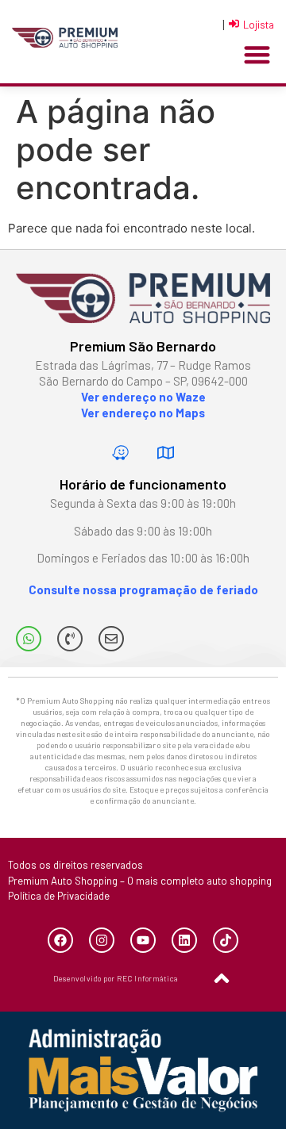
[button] (257, 55)
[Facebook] (60, 940)
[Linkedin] (184, 940)
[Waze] (120, 452)
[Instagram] (101, 940)
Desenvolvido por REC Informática (115, 978)
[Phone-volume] (70, 638)
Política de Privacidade (59, 895)
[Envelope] (111, 638)
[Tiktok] (225, 940)
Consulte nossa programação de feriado (143, 589)
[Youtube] (143, 940)
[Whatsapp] (28, 638)
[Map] (166, 452)
